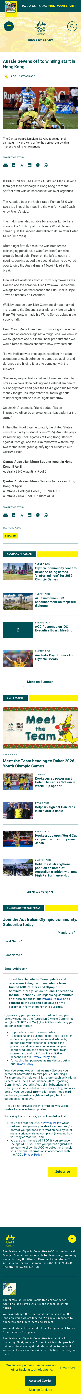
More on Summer (40, 682)
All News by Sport (40, 892)
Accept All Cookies (40, 1380)
